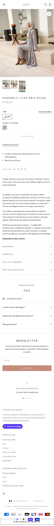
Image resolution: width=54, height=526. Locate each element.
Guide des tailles (45, 111)
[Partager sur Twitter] (18, 169)
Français (37, 501)
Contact (6, 448)
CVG (4, 477)
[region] (27, 387)
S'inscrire (27, 368)
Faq (4, 444)
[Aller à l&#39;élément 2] (14, 84)
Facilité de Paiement (10, 145)
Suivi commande (9, 452)
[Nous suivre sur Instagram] (4, 493)
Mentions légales (9, 473)
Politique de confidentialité (13, 486)
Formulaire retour (9, 456)
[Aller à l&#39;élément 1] (6, 84)
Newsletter (7, 461)
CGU (4, 481)
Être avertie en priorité (27, 522)
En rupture (27, 137)
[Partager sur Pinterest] (21, 169)
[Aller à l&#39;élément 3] (22, 86)
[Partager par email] (25, 169)
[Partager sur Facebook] (14, 169)
